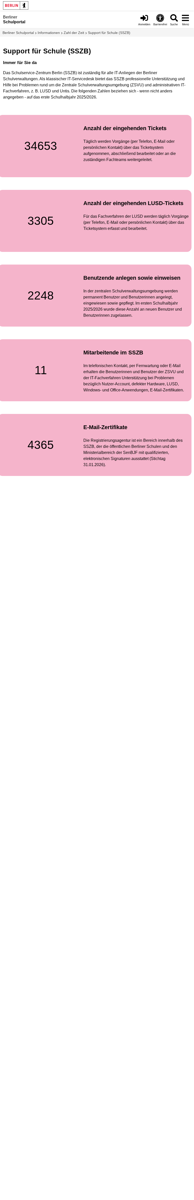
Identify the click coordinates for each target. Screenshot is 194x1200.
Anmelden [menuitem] (144, 24)
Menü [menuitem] (185, 24)
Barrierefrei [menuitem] (160, 24)
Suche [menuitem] (174, 24)
